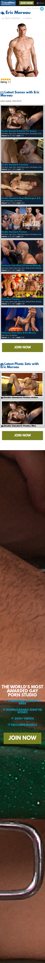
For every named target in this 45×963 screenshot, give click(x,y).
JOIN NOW (26, 3)
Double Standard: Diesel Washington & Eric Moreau (22, 198)
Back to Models (12, 18)
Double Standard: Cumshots (15, 165)
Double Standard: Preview (14, 232)
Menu (41, 3)
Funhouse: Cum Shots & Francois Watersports (22, 265)
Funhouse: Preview (11, 299)
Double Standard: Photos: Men (19, 426)
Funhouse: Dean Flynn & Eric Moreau (19, 333)
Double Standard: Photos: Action (20, 398)
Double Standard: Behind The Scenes (19, 131)
